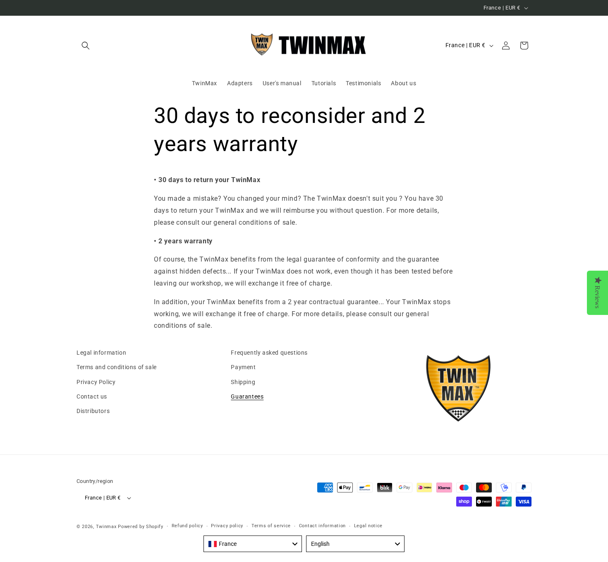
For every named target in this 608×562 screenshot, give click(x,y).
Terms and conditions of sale (117, 367)
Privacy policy (227, 525)
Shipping (243, 382)
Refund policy (187, 525)
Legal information (101, 352)
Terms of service (271, 525)
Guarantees (247, 396)
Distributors (93, 411)
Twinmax (106, 526)
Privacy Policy (96, 382)
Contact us (92, 396)
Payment (243, 367)
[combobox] (252, 544)
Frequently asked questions (269, 352)
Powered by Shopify (140, 526)
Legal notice (368, 525)
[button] (86, 45)
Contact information (322, 525)
